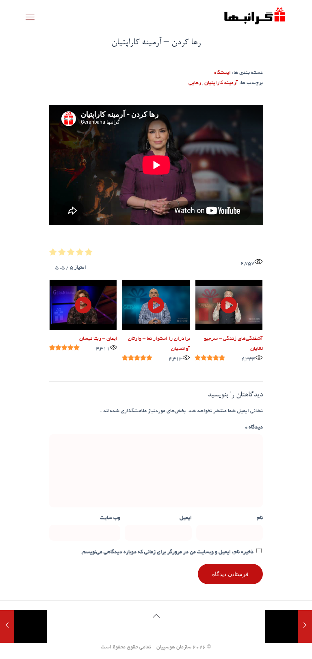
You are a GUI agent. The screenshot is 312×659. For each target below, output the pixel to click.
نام (260, 518)
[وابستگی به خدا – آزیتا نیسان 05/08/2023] (7, 626)
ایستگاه (222, 73)
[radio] (89, 254)
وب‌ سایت (110, 518)
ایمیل (186, 518)
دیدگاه (254, 428)
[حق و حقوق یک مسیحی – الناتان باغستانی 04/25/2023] (305, 626)
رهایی (194, 83)
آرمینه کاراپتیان (221, 83)
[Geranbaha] (254, 18)
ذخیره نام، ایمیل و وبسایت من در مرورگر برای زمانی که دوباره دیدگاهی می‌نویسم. (167, 552)
